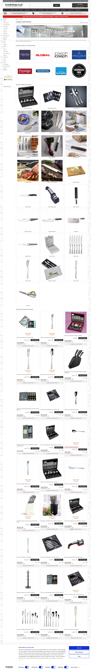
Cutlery (4, 58)
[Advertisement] (9, 116)
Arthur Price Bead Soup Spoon (71, 446)
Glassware (5, 55)
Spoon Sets (52, 256)
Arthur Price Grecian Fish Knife (71, 629)
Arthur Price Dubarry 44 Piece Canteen (73, 335)
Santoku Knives (27, 231)
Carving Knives (28, 182)
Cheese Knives (76, 182)
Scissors (28, 305)
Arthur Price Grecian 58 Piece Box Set (49, 629)
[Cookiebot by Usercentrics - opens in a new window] (9, 667)
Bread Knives (76, 157)
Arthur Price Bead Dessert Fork (72, 483)
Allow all (79, 648)
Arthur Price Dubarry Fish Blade (24, 557)
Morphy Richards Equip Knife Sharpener (74, 557)
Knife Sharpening (52, 206)
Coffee (4, 42)
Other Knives (28, 206)
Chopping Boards (76, 132)
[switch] (41, 667)
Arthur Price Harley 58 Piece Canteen (49, 482)
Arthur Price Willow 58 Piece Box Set (25, 629)
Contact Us (57, 1)
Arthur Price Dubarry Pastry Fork (48, 337)
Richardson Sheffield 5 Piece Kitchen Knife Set (51, 520)
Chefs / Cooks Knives (52, 182)
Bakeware (5, 46)
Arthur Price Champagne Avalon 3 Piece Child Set (52, 592)
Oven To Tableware (6, 53)
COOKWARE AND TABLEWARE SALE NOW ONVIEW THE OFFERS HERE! (47, 13)
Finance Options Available (76, 1)
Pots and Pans (5, 51)
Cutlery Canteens (6, 22)
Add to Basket (35, 340)
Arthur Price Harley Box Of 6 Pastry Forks (50, 409)
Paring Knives (52, 157)
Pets (4, 48)
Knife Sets (28, 157)
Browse (17, 19)
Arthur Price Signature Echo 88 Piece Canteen (75, 520)
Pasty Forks (5, 33)
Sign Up (52, 1)
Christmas (5, 44)
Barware (4, 60)
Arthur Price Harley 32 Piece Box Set (25, 337)
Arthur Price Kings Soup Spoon (71, 409)
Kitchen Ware (5, 57)
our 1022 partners (27, 649)
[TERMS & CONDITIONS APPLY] (61, 16)
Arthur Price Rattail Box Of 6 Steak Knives (50, 557)
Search (56, 5)
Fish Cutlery (5, 37)
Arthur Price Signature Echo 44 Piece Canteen (51, 444)
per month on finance (77, 529)
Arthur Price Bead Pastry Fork (23, 483)
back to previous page (84, 22)
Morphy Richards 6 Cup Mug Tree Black (26, 592)
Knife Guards (76, 206)
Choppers (76, 231)
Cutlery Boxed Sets (6, 24)
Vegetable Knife (52, 231)
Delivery (60, 1)
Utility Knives (28, 256)
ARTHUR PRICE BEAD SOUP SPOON (71, 447)
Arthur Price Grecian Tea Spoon (48, 374)
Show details (74, 667)
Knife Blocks (52, 132)
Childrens (5, 67)
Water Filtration (5, 64)
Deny (79, 656)
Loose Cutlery (5, 26)
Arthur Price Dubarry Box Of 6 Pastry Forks (74, 594)
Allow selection (79, 652)
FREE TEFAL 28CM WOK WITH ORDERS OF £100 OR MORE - (38, 16)
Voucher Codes (69, 1)
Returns (64, 1)
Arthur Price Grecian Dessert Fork (24, 374)
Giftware (4, 62)
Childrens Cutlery (6, 35)
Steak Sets (5, 31)
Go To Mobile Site (85, 1)
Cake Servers (5, 28)
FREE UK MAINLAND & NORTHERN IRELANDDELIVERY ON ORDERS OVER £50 (18, 13)
